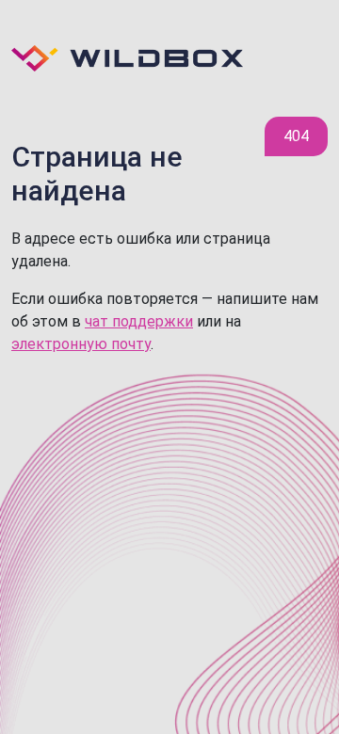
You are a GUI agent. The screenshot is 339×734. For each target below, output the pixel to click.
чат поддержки (139, 321)
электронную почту (81, 344)
